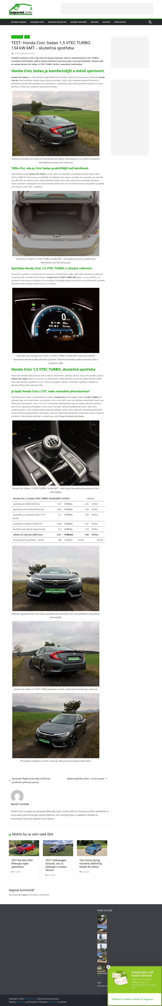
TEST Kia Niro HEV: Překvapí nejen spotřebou (22, 863)
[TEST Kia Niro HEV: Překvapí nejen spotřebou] (24, 842)
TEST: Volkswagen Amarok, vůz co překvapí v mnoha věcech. (55, 865)
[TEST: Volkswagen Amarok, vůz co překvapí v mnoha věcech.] (58, 842)
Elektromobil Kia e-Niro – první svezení (85, 778)
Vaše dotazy (120, 22)
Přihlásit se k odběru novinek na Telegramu (132, 999)
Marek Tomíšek (28, 53)
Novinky (95, 22)
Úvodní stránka (18, 22)
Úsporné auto (37, 22)
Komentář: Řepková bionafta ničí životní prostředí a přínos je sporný (31, 780)
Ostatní (106, 22)
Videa (27, 37)
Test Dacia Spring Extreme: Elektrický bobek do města (90, 863)
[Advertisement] (107, 8)
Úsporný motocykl (57, 22)
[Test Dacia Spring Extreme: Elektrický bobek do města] (92, 842)
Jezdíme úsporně (79, 22)
